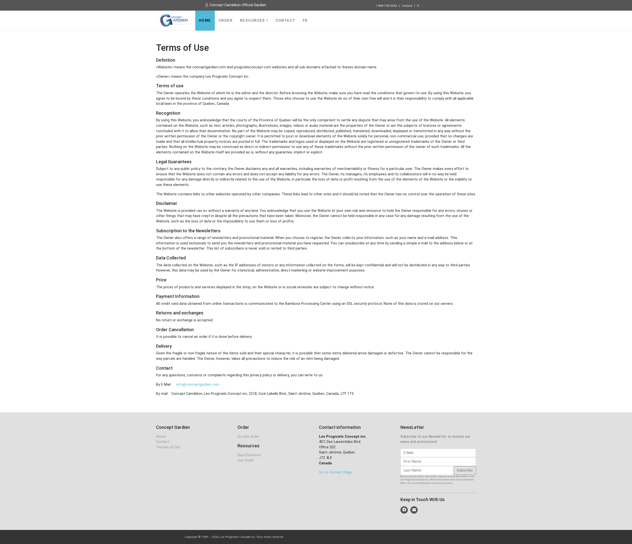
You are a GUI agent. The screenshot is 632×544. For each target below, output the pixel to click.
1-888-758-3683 (386, 5)
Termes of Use (168, 447)
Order (225, 20)
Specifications (249, 455)
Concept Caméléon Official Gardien (237, 5)
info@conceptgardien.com (197, 384)
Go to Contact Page (335, 472)
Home (205, 20)
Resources (252, 20)
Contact (407, 5)
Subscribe (465, 470)
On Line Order (248, 437)
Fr (418, 5)
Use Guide (245, 460)
